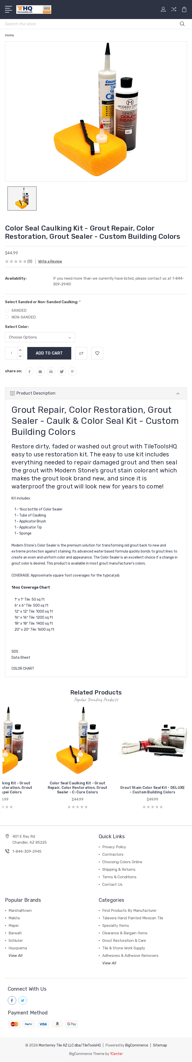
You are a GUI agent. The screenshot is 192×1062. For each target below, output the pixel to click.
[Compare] (173, 12)
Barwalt (15, 933)
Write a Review (50, 261)
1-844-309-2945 (27, 851)
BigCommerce (136, 1045)
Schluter (15, 940)
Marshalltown (20, 910)
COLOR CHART (23, 668)
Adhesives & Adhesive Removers (130, 955)
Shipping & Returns (119, 869)
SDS (15, 651)
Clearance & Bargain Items (125, 933)
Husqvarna (17, 948)
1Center (116, 1054)
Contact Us (112, 884)
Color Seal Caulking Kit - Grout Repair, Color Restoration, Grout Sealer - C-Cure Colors (78, 787)
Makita (14, 918)
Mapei (13, 925)
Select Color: (17, 326)
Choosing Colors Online (122, 862)
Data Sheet (21, 657)
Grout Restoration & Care (124, 940)
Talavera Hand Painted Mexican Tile (132, 918)
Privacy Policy (114, 847)
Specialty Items (115, 925)
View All (15, 955)
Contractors (113, 854)
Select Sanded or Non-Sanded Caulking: (43, 302)
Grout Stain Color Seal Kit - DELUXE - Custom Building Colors (152, 790)
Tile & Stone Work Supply (123, 948)
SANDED (19, 310)
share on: (13, 371)
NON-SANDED (24, 317)
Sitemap (160, 1045)
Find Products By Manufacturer (129, 910)
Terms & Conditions (119, 877)
